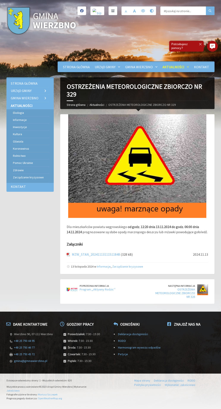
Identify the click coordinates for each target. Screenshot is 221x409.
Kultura (17, 134)
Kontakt (201, 67)
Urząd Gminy (105, 67)
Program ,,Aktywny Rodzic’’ (97, 289)
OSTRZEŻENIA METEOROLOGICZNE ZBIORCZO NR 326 (175, 293)
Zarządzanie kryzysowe (127, 266)
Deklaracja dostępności (133, 334)
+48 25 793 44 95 (24, 341)
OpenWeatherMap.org (50, 398)
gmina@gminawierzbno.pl (30, 361)
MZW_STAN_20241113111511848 (96, 254)
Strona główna (76, 67)
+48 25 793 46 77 (24, 347)
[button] (212, 46)
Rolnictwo (19, 156)
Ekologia (18, 113)
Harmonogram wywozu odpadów (139, 347)
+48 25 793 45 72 (24, 354)
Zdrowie (18, 170)
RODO (122, 341)
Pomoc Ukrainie (23, 163)
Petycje (123, 354)
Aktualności (173, 67)
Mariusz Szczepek (48, 394)
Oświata (18, 141)
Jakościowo (12, 390)
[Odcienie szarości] (151, 10)
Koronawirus (21, 149)
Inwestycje (20, 127)
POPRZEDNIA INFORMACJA (94, 285)
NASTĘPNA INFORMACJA (181, 285)
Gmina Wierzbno (139, 67)
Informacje (104, 266)
